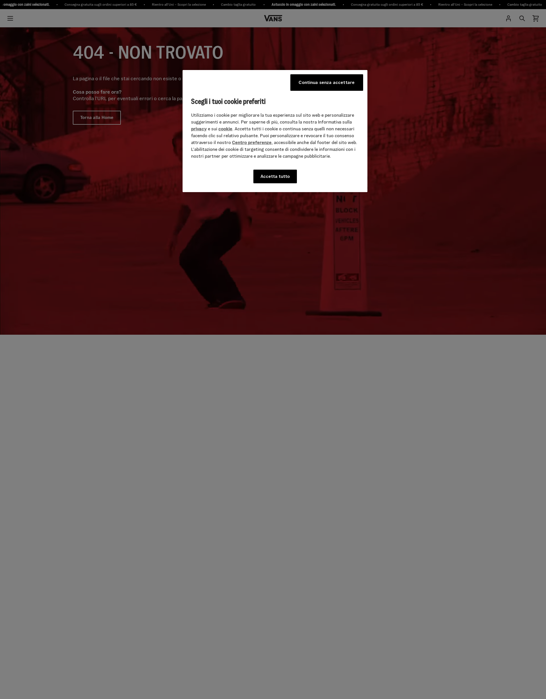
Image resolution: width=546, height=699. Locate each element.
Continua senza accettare (327, 82)
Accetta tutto (275, 176)
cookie (225, 128)
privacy (199, 128)
